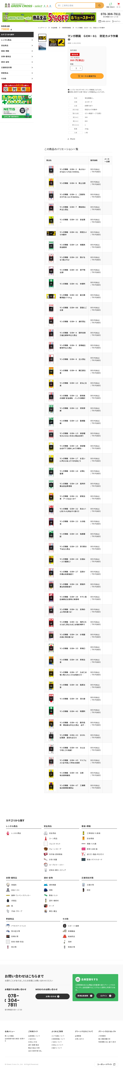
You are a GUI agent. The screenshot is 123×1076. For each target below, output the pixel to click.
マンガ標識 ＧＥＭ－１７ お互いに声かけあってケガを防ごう (72, 459)
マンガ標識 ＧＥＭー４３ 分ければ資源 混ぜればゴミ (72, 736)
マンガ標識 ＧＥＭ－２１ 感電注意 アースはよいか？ (72, 497)
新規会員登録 (83, 995)
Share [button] (72, 139)
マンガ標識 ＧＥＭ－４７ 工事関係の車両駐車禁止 (72, 786)
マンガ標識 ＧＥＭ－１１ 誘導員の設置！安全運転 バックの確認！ (73, 396)
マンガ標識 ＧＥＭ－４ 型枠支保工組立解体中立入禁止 (73, 333)
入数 (75, 132)
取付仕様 (76, 113)
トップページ (42, 28)
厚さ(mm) (75, 125)
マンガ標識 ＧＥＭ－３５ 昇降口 (72, 648)
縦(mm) (75, 117)
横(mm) (75, 121)
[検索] (99, 5)
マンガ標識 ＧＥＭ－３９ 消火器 (72, 698)
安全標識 (54, 28)
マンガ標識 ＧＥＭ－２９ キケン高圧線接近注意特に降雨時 (73, 598)
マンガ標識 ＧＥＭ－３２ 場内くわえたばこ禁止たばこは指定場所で (73, 623)
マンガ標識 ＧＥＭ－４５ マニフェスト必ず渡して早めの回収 (73, 761)
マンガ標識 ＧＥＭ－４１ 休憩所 (72, 284)
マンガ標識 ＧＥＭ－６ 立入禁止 (73, 359)
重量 (75, 129)
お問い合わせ (51, 996)
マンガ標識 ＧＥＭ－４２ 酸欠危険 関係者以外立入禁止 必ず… (73, 723)
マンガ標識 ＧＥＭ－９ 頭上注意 (73, 183)
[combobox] (75, 5)
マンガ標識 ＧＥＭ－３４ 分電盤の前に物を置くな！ (72, 635)
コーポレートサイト (104, 1064)
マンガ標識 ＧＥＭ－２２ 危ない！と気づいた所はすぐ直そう (73, 510)
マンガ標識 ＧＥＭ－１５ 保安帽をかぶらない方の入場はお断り (72, 434)
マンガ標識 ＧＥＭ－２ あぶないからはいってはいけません (73, 170)
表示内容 (76, 109)
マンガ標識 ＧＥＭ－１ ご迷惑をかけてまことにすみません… (72, 195)
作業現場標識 (66, 28)
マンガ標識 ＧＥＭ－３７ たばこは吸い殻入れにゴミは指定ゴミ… (73, 673)
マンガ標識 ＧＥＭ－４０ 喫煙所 (72, 711)
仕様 (75, 106)
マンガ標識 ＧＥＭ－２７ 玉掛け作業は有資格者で (72, 572)
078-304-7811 (14, 1000)
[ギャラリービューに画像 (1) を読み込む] (42, 38)
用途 (75, 98)
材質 (75, 102)
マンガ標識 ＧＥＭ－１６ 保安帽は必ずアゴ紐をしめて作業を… (72, 447)
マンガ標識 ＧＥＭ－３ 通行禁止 (73, 321)
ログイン (103, 995)
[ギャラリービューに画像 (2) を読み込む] (42, 46)
